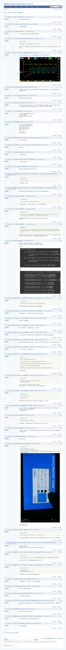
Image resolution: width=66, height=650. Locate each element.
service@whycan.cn (53, 641)
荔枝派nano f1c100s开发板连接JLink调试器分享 (22, 593)
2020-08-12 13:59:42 (42, 354)
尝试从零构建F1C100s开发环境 (19, 609)
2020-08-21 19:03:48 (31, 209)
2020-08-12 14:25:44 (42, 346)
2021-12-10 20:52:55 (27, 111)
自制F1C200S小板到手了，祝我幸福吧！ (21, 529)
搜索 (21, 6)
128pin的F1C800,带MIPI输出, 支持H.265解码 (22, 623)
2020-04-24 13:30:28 (31, 609)
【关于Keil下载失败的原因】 (18, 17)
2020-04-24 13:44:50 (36, 586)
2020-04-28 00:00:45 (48, 564)
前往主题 (54, 22)
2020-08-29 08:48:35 (33, 166)
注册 (27, 6)
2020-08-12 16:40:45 (42, 339)
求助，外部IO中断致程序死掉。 (19, 196)
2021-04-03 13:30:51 (39, 159)
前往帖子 (59, 22)
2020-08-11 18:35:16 (30, 415)
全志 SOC (10, 24)
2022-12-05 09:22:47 (29, 31)
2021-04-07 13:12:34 (30, 152)
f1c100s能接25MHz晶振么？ (18, 31)
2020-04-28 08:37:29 (48, 552)
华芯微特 (9, 17)
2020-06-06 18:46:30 (31, 436)
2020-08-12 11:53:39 (42, 390)
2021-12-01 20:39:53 (28, 122)
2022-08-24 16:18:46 (38, 38)
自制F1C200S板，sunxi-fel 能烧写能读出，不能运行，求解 (25, 318)
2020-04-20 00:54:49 (36, 623)
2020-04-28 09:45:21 (11, 543)
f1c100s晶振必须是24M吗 (33, 137)
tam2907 (7, 19)
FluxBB (60, 638)
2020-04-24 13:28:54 (48, 616)
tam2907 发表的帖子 (17, 12)
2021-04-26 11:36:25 (43, 144)
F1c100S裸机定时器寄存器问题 (19, 436)
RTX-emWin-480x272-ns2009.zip (27, 571)
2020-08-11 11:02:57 (30, 428)
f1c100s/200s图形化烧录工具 (19, 415)
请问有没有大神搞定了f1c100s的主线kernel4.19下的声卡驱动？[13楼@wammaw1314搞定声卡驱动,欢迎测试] (35, 173)
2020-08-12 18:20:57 (42, 325)
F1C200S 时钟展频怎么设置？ (17, 122)
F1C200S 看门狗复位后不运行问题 (20, 87)
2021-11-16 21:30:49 (43, 137)
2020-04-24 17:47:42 (36, 579)
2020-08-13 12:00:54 (48, 310)
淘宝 (38, 6)
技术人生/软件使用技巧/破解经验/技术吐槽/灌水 (17, 137)
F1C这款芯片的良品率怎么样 (19, 152)
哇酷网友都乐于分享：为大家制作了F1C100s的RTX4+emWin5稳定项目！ (28, 298)
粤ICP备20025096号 (50, 638)
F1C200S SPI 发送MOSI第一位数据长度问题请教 (23, 38)
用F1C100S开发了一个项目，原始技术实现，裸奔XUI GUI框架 (25, 144)
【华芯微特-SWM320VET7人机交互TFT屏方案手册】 (23, 159)
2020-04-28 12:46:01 (34, 529)
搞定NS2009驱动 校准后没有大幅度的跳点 (21, 443)
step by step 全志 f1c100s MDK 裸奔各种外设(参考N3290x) (44, 542)
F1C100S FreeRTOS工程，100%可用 (20, 24)
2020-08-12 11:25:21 (40, 405)
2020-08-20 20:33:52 (31, 224)
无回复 (60, 9)
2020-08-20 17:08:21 (29, 240)
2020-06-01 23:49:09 (35, 443)
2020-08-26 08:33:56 (31, 196)
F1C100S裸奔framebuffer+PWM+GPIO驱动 (22, 579)
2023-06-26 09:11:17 (29, 17)
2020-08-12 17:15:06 (42, 332)
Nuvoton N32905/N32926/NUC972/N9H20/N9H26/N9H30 (19, 542)
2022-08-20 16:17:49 (36, 52)
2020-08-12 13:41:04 (42, 375)
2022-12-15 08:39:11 (33, 24)
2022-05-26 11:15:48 (32, 95)
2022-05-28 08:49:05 (32, 87)
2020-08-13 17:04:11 (48, 298)
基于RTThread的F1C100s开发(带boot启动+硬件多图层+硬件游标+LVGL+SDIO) (29, 600)
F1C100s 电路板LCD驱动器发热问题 (20, 166)
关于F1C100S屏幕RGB (17, 111)
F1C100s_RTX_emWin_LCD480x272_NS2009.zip (30, 450)
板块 (5, 6)
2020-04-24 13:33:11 (50, 600)
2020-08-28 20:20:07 (11, 174)
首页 (16, 6)
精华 (10, 6)
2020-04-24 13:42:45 (37, 593)
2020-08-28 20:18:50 (11, 188)
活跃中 (57, 9)
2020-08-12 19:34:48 (42, 318)
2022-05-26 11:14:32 (30, 102)
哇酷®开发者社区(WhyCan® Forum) (18, 4)
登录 (32, 6)
